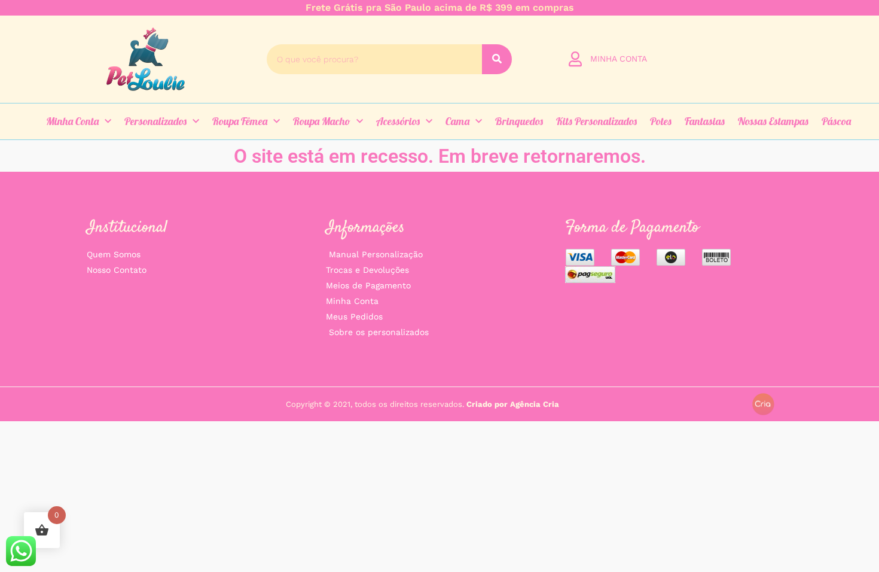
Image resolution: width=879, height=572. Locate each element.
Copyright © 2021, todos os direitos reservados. (422, 404)
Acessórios (398, 121)
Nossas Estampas (773, 121)
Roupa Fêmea (239, 121)
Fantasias (705, 121)
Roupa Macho (321, 121)
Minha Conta (72, 121)
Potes (661, 121)
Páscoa (836, 121)
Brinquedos (519, 121)
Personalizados (155, 121)
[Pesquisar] (497, 59)
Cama (457, 121)
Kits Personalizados (596, 121)
